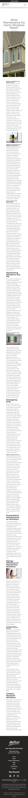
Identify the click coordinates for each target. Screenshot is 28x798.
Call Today (14, 748)
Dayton (14, 781)
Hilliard (6, 787)
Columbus (21, 780)
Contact (14, 768)
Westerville (23, 787)
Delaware (12, 786)
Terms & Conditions (10, 794)
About (14, 758)
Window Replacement (14, 760)
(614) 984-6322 (14, 1)
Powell (17, 787)
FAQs (14, 762)
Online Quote (14, 766)
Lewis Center (12, 787)
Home (14, 756)
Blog (14, 764)
